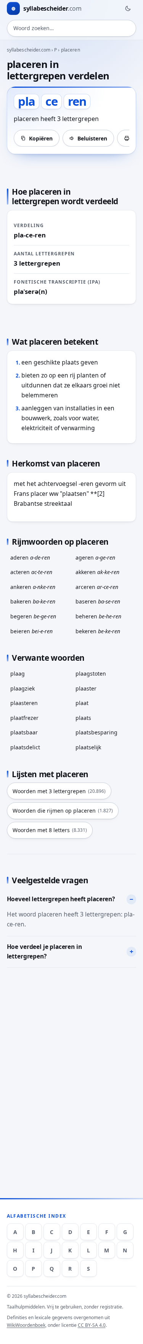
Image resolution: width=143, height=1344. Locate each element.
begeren (33, 616)
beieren (31, 631)
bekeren (98, 631)
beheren (98, 616)
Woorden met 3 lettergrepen (59, 791)
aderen (30, 557)
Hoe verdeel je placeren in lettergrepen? (44, 951)
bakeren (32, 601)
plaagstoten (91, 673)
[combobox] (72, 28)
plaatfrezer (24, 717)
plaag (17, 673)
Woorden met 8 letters (50, 830)
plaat (82, 703)
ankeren (32, 587)
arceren (97, 587)
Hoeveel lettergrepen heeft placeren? (61, 899)
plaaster (86, 688)
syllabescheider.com (28, 50)
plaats (83, 717)
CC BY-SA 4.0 (92, 1325)
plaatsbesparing (96, 732)
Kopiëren (41, 138)
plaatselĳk (88, 747)
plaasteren (24, 703)
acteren (31, 572)
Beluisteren (92, 138)
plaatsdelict (25, 747)
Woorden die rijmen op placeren (63, 810)
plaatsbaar (24, 732)
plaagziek (22, 688)
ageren (95, 557)
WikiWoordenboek (26, 1325)
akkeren (97, 572)
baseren (98, 601)
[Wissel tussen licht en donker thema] (127, 8)
